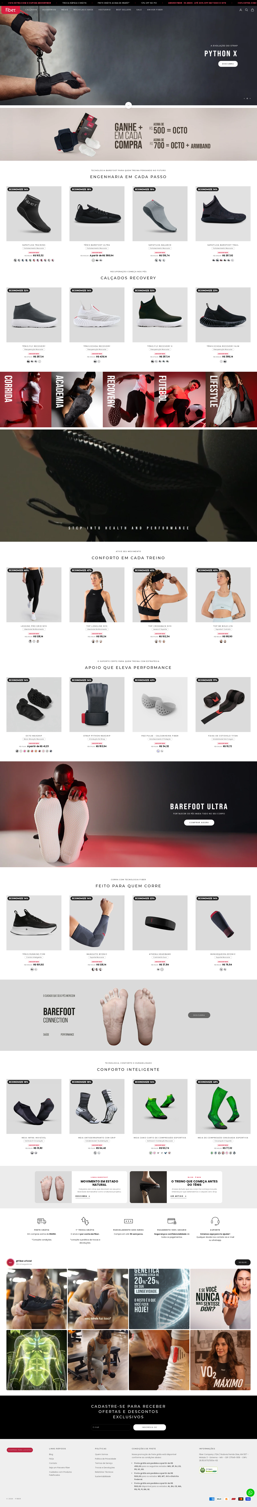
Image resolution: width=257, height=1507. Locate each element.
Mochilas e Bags (83, 10)
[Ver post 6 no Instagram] (98, 1360)
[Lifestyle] (231, 399)
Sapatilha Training (34, 245)
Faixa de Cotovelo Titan (223, 736)
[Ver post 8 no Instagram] (220, 1360)
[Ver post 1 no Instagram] (36, 1299)
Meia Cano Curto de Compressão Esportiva (160, 1138)
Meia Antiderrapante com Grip (97, 1138)
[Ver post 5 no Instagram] (36, 1360)
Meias (64, 10)
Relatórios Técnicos (104, 1472)
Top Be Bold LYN (223, 626)
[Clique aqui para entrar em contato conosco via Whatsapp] (250, 1493)
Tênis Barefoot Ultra (97, 245)
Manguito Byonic (97, 954)
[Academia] (77, 399)
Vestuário (105, 10)
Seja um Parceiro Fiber (59, 1467)
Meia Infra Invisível (34, 1138)
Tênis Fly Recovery (34, 346)
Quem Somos (101, 1454)
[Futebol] (180, 399)
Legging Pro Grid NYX (34, 626)
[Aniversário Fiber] (128, 134)
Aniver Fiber (155, 10)
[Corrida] (25, 399)
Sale (139, 10)
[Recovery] (128, 399)
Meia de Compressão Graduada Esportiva (223, 1138)
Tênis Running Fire (33, 954)
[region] (128, 55)
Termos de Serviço (104, 1463)
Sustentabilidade (103, 1476)
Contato (53, 1463)
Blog (51, 1454)
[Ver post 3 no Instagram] (159, 1299)
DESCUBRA (199, 1015)
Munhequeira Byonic (223, 954)
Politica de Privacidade (105, 1458)
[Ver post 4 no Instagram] (220, 1299)
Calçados (31, 10)
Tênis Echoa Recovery (97, 346)
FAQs (51, 1458)
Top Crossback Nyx (160, 626)
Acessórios (49, 10)
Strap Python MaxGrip (97, 736)
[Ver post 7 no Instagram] (159, 1360)
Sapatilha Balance (160, 245)
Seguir (243, 1262)
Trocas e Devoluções (105, 1467)
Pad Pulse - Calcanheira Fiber (160, 736)
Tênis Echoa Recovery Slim (223, 346)
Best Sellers (123, 10)
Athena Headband (160, 954)
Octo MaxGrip (34, 736)
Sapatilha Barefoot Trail (223, 245)
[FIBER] (19, 1450)
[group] (128, 55)
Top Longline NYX (97, 626)
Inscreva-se (149, 1427)
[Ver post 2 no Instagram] (98, 1299)
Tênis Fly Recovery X (160, 346)
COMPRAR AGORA (199, 829)
